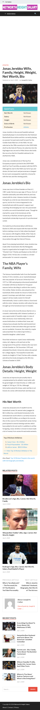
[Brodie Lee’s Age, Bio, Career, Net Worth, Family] (20, 496)
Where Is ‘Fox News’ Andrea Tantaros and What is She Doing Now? (26, 676)
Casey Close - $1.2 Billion (16, 442)
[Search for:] (20, 689)
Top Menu (8, 2)
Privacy (16, 707)
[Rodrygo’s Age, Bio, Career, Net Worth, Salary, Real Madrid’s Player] (20, 564)
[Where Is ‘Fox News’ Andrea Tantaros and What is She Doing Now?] (9, 674)
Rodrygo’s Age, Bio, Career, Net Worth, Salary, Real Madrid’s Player (18, 568)
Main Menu (11, 14)
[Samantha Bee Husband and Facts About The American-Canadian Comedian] (9, 635)
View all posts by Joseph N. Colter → (26, 607)
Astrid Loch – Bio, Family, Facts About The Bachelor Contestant (27, 652)
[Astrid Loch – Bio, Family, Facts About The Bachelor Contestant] (9, 650)
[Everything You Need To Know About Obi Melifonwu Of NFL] (9, 623)
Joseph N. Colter (26, 80)
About (5, 707)
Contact (10, 707)
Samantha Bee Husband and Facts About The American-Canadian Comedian (26, 638)
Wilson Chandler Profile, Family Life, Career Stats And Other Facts (26, 664)
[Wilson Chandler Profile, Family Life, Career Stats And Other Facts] (9, 662)
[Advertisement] (20, 40)
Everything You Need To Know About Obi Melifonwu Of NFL (26, 625)
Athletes (6, 65)
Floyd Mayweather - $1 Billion (17, 444)
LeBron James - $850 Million (17, 447)
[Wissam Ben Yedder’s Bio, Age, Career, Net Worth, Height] (20, 530)
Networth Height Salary (22, 704)
